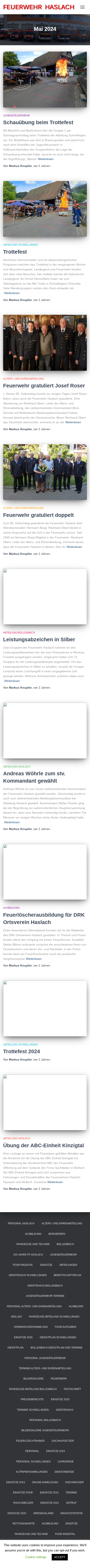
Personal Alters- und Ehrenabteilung (34, 1306)
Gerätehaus (64, 1409)
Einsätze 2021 (49, 1502)
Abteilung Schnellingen (20, 244)
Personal (32, 1451)
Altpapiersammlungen (32, 1471)
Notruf (71, 1502)
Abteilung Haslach (16, 766)
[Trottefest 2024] (45, 1008)
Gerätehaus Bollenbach (45, 1285)
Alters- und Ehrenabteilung (23, 378)
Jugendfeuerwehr (16, 115)
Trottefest (15, 252)
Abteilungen (68, 1264)
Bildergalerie (33, 1378)
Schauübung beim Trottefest (38, 122)
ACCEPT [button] (59, 1557)
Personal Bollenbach (45, 1420)
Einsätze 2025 (60, 1399)
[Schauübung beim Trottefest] (45, 79)
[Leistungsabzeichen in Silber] (45, 597)
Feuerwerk (59, 1378)
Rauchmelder (23, 1502)
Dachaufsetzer (63, 1440)
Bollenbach (65, 1244)
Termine (71, 1492)
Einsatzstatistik (71, 1513)
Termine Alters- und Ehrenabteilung (45, 1368)
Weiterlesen (46, 159)
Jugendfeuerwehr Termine (45, 1295)
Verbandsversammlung (31, 1326)
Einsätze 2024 (55, 1451)
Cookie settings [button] (35, 1557)
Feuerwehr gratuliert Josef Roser (44, 385)
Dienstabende (64, 1471)
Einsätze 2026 (23, 1337)
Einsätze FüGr (23, 1492)
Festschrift (72, 1389)
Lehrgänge (66, 1461)
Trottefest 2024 (21, 1051)
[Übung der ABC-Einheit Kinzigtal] (45, 1102)
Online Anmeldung (45, 1482)
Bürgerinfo (57, 1233)
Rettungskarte (24, 1523)
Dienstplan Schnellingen (58, 1337)
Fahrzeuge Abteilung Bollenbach (33, 1389)
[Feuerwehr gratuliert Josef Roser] (45, 343)
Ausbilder (76, 1306)
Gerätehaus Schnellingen (28, 1275)
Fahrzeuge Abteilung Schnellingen (54, 1316)
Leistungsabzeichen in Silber (39, 639)
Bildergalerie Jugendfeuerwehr (45, 1430)
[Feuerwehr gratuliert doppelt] (45, 472)
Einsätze (46, 1264)
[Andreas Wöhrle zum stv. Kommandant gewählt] (45, 731)
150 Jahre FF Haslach (28, 1254)
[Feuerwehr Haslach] (40, 7)
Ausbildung (11, 907)
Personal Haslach (21, 1223)
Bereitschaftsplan (67, 1275)
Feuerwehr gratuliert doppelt (38, 515)
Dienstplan (15, 1347)
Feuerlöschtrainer (30, 1440)
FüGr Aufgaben (65, 1326)
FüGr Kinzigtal (23, 1264)
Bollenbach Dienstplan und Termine (56, 1347)
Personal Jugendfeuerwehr (45, 1358)
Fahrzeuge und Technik (33, 1244)
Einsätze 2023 (15, 1482)
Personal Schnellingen (33, 1461)
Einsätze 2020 (17, 1513)
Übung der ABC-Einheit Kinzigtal (43, 1145)
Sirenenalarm (43, 1513)
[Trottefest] (45, 209)
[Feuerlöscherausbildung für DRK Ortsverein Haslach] (45, 872)
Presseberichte (32, 1399)
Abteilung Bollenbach (19, 632)
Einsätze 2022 (49, 1492)
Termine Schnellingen (33, 1409)
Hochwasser (74, 1482)
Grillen (16, 1316)
